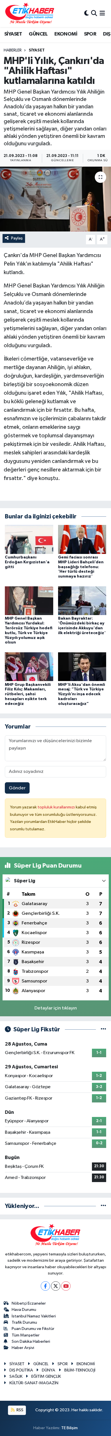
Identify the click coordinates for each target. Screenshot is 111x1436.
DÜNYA (48, 1370)
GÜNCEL (38, 34)
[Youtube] (66, 1286)
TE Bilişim (69, 1428)
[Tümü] (103, 1206)
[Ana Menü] (102, 13)
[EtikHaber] (30, 13)
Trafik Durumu (24, 1322)
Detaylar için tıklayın (55, 1008)
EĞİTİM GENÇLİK (46, 1376)
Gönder (17, 788)
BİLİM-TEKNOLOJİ (79, 1370)
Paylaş (17, 238)
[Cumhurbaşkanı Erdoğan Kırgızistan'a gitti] (29, 539)
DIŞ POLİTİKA (21, 1370)
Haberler (13, 50)
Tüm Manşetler (26, 1335)
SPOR (90, 34)
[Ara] (94, 13)
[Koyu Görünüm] (86, 13)
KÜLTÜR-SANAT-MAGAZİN (33, 1383)
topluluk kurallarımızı (57, 807)
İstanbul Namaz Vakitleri (34, 1316)
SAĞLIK (15, 1376)
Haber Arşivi (23, 1348)
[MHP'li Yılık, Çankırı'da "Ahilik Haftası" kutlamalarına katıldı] (55, 199)
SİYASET (13, 34)
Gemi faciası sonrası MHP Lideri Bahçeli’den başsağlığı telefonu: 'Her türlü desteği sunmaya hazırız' (81, 566)
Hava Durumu (24, 1309)
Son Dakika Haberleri (31, 1341)
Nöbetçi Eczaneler (29, 1303)
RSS (19, 1410)
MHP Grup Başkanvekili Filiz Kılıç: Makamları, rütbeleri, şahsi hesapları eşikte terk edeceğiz (28, 694)
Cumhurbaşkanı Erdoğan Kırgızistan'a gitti (27, 562)
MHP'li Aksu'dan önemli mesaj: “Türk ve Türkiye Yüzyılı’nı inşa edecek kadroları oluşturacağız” (81, 694)
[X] (55, 1286)
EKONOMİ (65, 34)
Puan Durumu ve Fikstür (33, 1329)
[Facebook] (45, 1286)
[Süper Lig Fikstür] (103, 1029)
